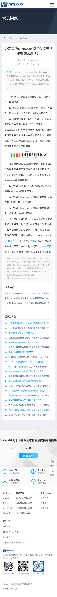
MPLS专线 (7, 508)
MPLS (33, 235)
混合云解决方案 (23, 513)
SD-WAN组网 (44, 246)
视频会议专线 (29, 275)
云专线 (31, 241)
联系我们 (44, 503)
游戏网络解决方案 (24, 508)
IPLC (47, 235)
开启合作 (28, 455)
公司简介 (44, 498)
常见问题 (23, 38)
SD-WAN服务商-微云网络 (18, 4)
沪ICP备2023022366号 (11, 589)
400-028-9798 (11, 532)
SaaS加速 (7, 513)
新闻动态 (44, 508)
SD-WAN (11, 241)
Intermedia (18, 275)
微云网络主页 (9, 38)
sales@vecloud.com (14, 542)
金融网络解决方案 (24, 503)
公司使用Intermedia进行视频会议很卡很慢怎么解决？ (27, 303)
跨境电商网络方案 (24, 498)
